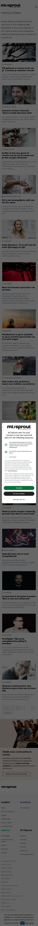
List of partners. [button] (12, 471)
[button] (19, 457)
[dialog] (19, 463)
